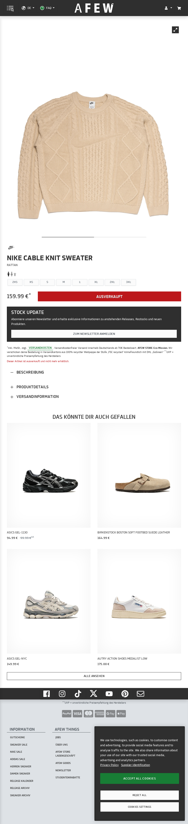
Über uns (61, 744)
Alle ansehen (94, 676)
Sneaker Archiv (20, 795)
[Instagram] (63, 694)
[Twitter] (94, 694)
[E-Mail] (141, 694)
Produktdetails (32, 386)
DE (29, 8)
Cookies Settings (139, 806)
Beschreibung (30, 372)
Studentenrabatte (67, 777)
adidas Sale (17, 759)
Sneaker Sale (18, 744)
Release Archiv (20, 788)
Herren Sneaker (20, 766)
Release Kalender (21, 780)
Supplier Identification (135, 765)
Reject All (140, 795)
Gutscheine (17, 737)
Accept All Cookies (139, 778)
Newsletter (63, 770)
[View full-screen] (175, 29)
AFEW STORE (94, 8)
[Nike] (11, 247)
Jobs (58, 737)
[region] (139, 773)
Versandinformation (37, 396)
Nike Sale (16, 751)
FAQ (48, 8)
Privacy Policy (109, 765)
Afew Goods (63, 763)
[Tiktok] (78, 694)
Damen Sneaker (20, 773)
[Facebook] (47, 694)
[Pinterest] (125, 694)
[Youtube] (110, 694)
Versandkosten (40, 348)
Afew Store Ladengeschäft (65, 753)
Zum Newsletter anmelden (94, 334)
